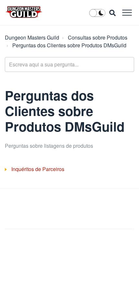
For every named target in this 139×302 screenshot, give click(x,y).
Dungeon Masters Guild (32, 37)
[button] (127, 12)
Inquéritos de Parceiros (37, 169)
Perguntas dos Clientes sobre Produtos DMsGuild (69, 45)
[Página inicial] (24, 12)
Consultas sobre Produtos (97, 37)
